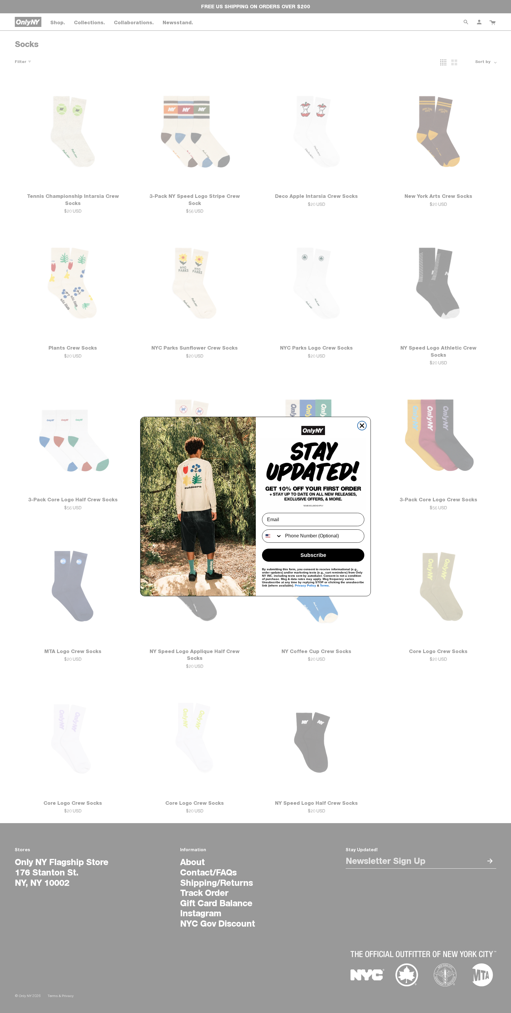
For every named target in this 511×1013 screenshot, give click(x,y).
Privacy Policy (305, 585)
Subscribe (313, 555)
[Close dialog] (362, 425)
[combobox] (272, 536)
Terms (324, 585)
